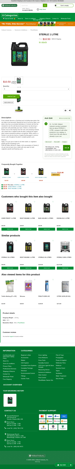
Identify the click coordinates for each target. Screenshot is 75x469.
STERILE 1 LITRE (19, 184)
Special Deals (9, 18)
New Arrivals (59, 378)
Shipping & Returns (45, 18)
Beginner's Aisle (26, 355)
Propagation (59, 357)
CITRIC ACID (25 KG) (63, 296)
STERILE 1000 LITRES (64, 257)
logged (11, 336)
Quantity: (6, 86)
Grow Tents (41, 360)
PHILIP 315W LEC (44, 296)
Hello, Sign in (27, 9)
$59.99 (5, 186)
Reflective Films (61, 363)
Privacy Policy (7, 366)
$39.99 (5, 188)
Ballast (23, 360)
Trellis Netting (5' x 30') (9, 296)
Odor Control (42, 375)
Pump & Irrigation (61, 360)
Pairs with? (57, 141)
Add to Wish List (8, 102)
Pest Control (42, 377)
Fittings (23, 376)
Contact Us (55, 18)
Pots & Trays (60, 355)
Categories (10, 15)
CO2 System (25, 363)
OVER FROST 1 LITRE (14, 186)
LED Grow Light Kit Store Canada (46, 366)
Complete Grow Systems (28, 365)
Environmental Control (28, 373)
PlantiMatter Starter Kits (45, 380)
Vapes (58, 370)
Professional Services (9, 368)
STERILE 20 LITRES (44, 257)
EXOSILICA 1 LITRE (63, 218)
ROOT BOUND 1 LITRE (15, 188)
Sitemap (37, 461)
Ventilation (59, 373)
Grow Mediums (43, 357)
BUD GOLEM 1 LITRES (45, 218)
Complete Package (27, 368)
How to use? (49, 141)
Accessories (24, 357)
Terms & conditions (30, 18)
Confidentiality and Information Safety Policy (8, 356)
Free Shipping (7, 379)
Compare (64, 141)
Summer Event (60, 368)
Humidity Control (43, 363)
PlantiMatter (21, 323)
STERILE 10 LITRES (7, 257)
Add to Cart (11, 96)
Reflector (58, 365)
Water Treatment (61, 376)
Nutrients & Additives (44, 372)
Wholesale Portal (65, 18)
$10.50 (5, 185)
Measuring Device (44, 369)
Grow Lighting (42, 355)
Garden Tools (25, 378)
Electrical (24, 370)
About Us (20, 18)
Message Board (37, 20)
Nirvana (22, 296)
